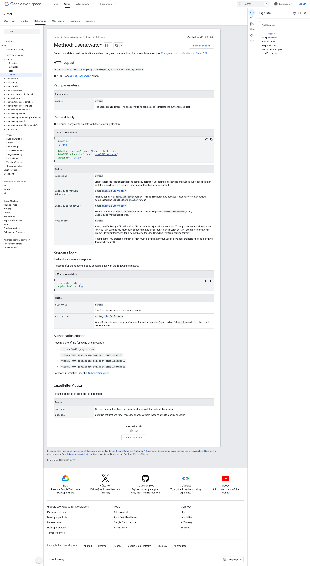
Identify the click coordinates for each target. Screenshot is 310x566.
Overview (9, 20)
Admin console (121, 512)
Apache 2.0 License (203, 451)
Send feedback (201, 45)
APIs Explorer (121, 527)
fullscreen (300, 13)
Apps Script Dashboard (125, 517)
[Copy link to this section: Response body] (80, 253)
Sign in (302, 4)
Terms (50, 559)
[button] (21, 46)
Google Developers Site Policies (77, 454)
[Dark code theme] (211, 139)
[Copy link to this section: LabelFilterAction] (86, 386)
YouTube (185, 527)
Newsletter (186, 517)
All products (82, 3)
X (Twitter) (186, 522)
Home (55, 3)
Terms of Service (56, 533)
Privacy (60, 559)
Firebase (117, 546)
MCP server (58, 20)
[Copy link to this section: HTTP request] (77, 63)
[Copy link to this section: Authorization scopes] (88, 336)
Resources (106, 3)
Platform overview (56, 512)
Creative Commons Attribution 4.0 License (134, 451)
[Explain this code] (206, 139)
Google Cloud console (125, 522)
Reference (40, 20)
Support (90, 20)
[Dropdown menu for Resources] (116, 4)
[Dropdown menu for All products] (93, 4)
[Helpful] (206, 37)
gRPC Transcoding (80, 76)
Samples (75, 20)
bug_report (294, 13)
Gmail (67, 3)
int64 (109, 316)
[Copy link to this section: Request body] (77, 117)
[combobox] (253, 4)
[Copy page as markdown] (116, 45)
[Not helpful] (211, 37)
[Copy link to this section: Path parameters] (82, 86)
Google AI (162, 546)
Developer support (56, 527)
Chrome (102, 546)
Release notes (54, 522)
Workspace (32, 4)
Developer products (57, 517)
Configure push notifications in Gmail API (184, 53)
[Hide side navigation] (39, 560)
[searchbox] (22, 31)
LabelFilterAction (103, 151)
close (305, 13)
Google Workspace (73, 37)
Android (88, 546)
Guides (25, 20)
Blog (183, 512)
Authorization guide (98, 373)
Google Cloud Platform (139, 546)
